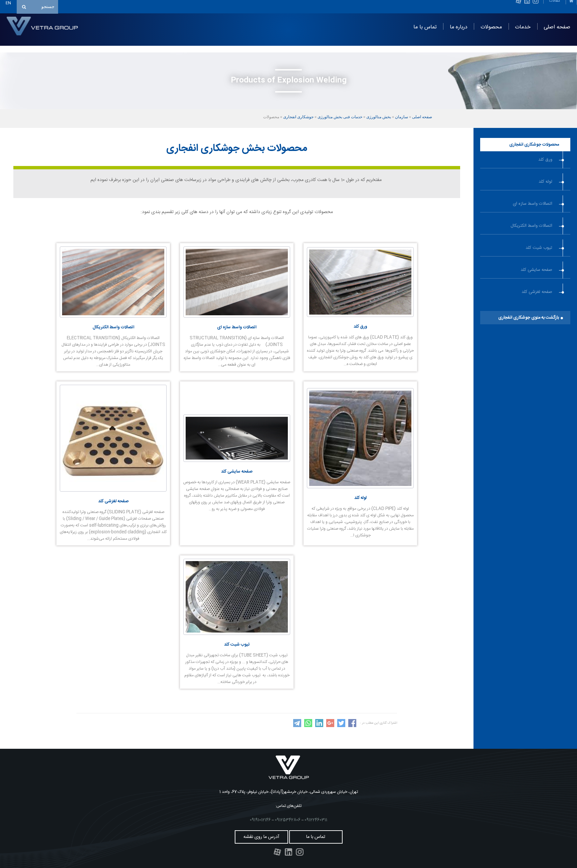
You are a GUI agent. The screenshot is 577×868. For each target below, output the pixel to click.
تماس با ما (425, 27)
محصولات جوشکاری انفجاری (534, 144)
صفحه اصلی (557, 27)
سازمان (401, 117)
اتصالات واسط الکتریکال (531, 225)
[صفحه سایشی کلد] (236, 461)
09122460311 (316, 820)
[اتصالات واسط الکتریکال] (113, 316)
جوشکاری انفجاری (298, 117)
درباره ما (458, 27)
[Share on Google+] (330, 726)
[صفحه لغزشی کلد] (113, 490)
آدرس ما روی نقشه (261, 837)
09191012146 (260, 820)
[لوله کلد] (360, 487)
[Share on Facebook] (352, 726)
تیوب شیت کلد (539, 247)
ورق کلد (545, 159)
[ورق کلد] (360, 316)
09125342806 (288, 820)
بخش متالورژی (378, 117)
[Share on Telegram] (297, 726)
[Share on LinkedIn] (319, 726)
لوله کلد (545, 181)
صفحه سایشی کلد (536, 270)
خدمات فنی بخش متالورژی (340, 117)
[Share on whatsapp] (308, 726)
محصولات (491, 27)
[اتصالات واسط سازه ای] (236, 316)
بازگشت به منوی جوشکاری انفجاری (528, 317)
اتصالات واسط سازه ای (532, 203)
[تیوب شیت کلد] (236, 634)
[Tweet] (341, 726)
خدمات (523, 27)
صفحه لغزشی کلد (537, 292)
